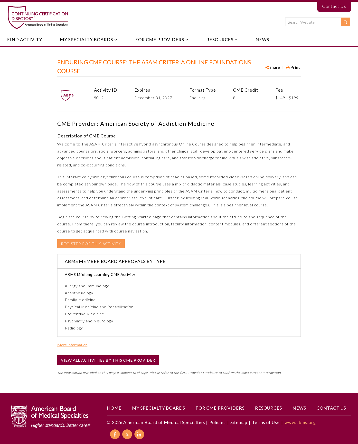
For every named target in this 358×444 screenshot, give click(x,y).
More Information (72, 345)
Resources (219, 39)
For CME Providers (159, 39)
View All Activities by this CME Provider (108, 360)
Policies (217, 422)
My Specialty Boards (86, 39)
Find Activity (24, 39)
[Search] (345, 22)
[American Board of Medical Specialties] (37, 17)
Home (114, 408)
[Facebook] (274, 82)
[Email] (298, 82)
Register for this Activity (91, 243)
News (262, 39)
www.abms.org (300, 422)
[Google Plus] (282, 82)
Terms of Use (266, 422)
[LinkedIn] (139, 434)
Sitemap (238, 422)
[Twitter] (290, 82)
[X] (127, 434)
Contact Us (334, 6)
